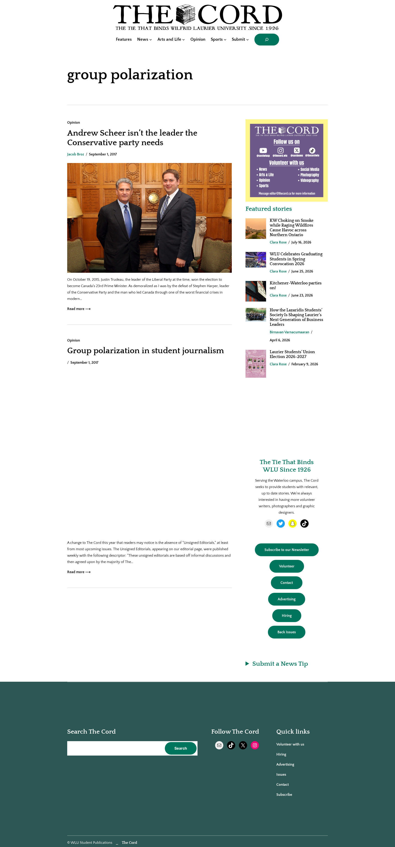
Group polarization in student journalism (145, 350)
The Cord (129, 843)
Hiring (287, 616)
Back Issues (287, 632)
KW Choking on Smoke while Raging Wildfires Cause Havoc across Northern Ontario (291, 227)
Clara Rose (278, 242)
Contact (286, 583)
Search (180, 748)
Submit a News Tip (280, 663)
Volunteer (286, 566)
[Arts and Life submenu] (183, 39)
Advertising (287, 599)
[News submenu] (150, 39)
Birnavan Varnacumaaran (289, 332)
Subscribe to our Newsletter (286, 550)
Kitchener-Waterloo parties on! (296, 285)
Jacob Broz (75, 154)
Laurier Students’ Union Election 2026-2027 (292, 354)
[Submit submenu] (247, 39)
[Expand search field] (266, 39)
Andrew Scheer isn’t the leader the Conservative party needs (132, 137)
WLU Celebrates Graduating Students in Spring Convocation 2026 (296, 259)
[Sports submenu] (225, 39)
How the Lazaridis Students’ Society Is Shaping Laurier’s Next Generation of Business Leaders (296, 317)
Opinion (73, 122)
